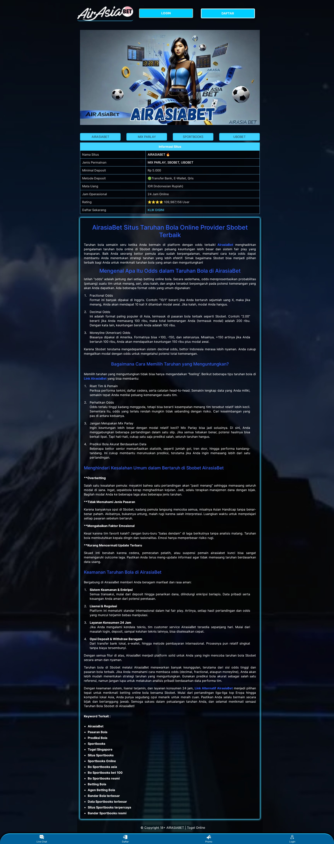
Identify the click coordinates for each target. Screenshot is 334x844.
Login (292, 841)
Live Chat (42, 841)
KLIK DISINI (156, 210)
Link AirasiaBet (95, 378)
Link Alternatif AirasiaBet (214, 688)
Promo (208, 841)
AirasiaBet (225, 245)
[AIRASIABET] (105, 13)
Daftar (125, 841)
